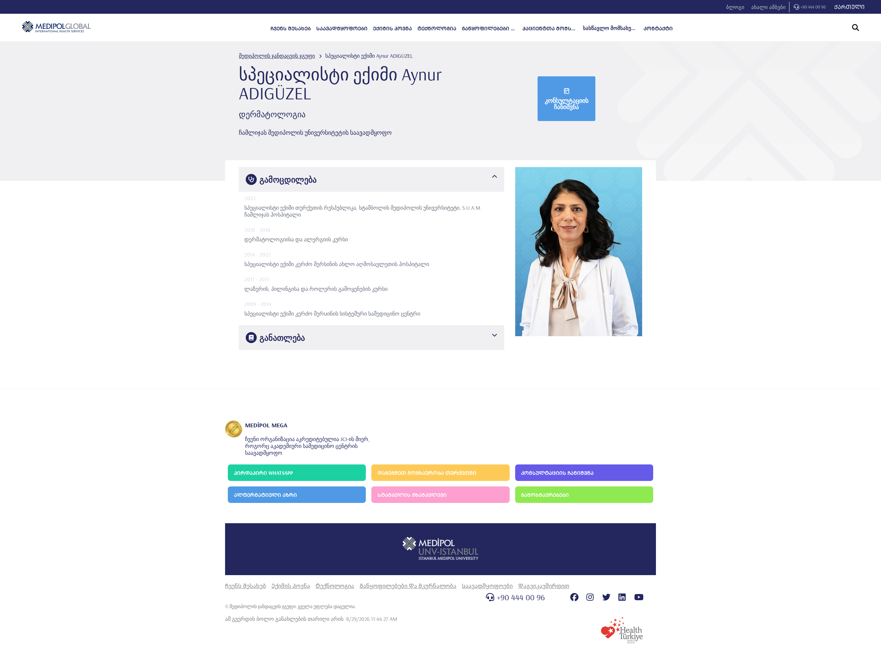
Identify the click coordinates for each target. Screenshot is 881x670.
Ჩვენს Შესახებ (245, 585)
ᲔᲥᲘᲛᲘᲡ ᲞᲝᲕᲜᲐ (392, 28)
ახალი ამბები (768, 7)
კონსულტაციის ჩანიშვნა (566, 104)
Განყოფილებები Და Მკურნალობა (408, 585)
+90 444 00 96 (813, 7)
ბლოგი (735, 7)
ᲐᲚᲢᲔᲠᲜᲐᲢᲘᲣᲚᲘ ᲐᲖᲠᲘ (265, 495)
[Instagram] (590, 597)
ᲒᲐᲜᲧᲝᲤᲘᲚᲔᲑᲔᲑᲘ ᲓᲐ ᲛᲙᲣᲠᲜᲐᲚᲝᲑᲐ (489, 28)
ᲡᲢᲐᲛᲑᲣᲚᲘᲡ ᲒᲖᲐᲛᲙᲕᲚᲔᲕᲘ (412, 495)
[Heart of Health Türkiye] (621, 630)
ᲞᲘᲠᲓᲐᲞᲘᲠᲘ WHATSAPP (263, 473)
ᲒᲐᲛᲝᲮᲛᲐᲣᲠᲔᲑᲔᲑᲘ (545, 495)
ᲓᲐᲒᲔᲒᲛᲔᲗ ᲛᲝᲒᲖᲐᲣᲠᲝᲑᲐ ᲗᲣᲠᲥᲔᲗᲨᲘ (427, 473)
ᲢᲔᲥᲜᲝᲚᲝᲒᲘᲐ (436, 28)
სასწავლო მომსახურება (610, 28)
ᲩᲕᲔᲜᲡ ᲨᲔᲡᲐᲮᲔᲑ (290, 28)
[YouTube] (639, 597)
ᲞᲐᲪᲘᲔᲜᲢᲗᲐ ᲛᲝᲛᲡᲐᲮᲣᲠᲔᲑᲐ (549, 28)
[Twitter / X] (606, 597)
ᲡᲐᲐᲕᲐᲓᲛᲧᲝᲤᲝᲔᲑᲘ (342, 28)
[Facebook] (574, 597)
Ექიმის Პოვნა (291, 585)
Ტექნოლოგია (335, 585)
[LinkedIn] (622, 597)
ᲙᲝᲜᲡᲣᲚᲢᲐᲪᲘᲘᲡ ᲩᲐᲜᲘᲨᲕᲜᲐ (557, 473)
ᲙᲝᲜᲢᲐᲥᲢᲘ (658, 28)
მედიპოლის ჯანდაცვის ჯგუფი (277, 55)
